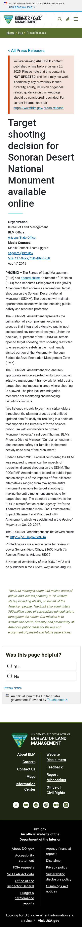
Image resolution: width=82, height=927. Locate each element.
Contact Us (26, 769)
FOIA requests (23, 867)
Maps (30, 776)
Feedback (55, 767)
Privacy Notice (13, 688)
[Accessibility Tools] (68, 19)
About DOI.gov (23, 849)
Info (20, 32)
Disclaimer (54, 860)
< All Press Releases (26, 50)
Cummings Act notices (57, 888)
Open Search (60, 19)
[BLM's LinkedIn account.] (66, 805)
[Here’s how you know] (41, 5)
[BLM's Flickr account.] (56, 805)
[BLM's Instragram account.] (46, 805)
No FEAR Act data (20, 874)
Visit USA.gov (48, 921)
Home (11, 32)
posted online (30, 278)
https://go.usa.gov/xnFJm (28, 537)
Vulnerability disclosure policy (58, 876)
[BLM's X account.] (16, 805)
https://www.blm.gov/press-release (38, 108)
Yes (17, 666)
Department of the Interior (40, 839)
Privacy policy (56, 867)
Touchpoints (55, 699)
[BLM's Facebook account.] (36, 805)
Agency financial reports (58, 851)
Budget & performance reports (24, 898)
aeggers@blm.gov (20, 253)
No (16, 676)
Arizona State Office (22, 237)
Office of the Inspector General (20, 883)
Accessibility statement (24, 857)
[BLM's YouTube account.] (26, 805)
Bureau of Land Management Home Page (31, 19)
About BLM (26, 754)
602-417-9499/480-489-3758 (29, 258)
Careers (28, 762)
